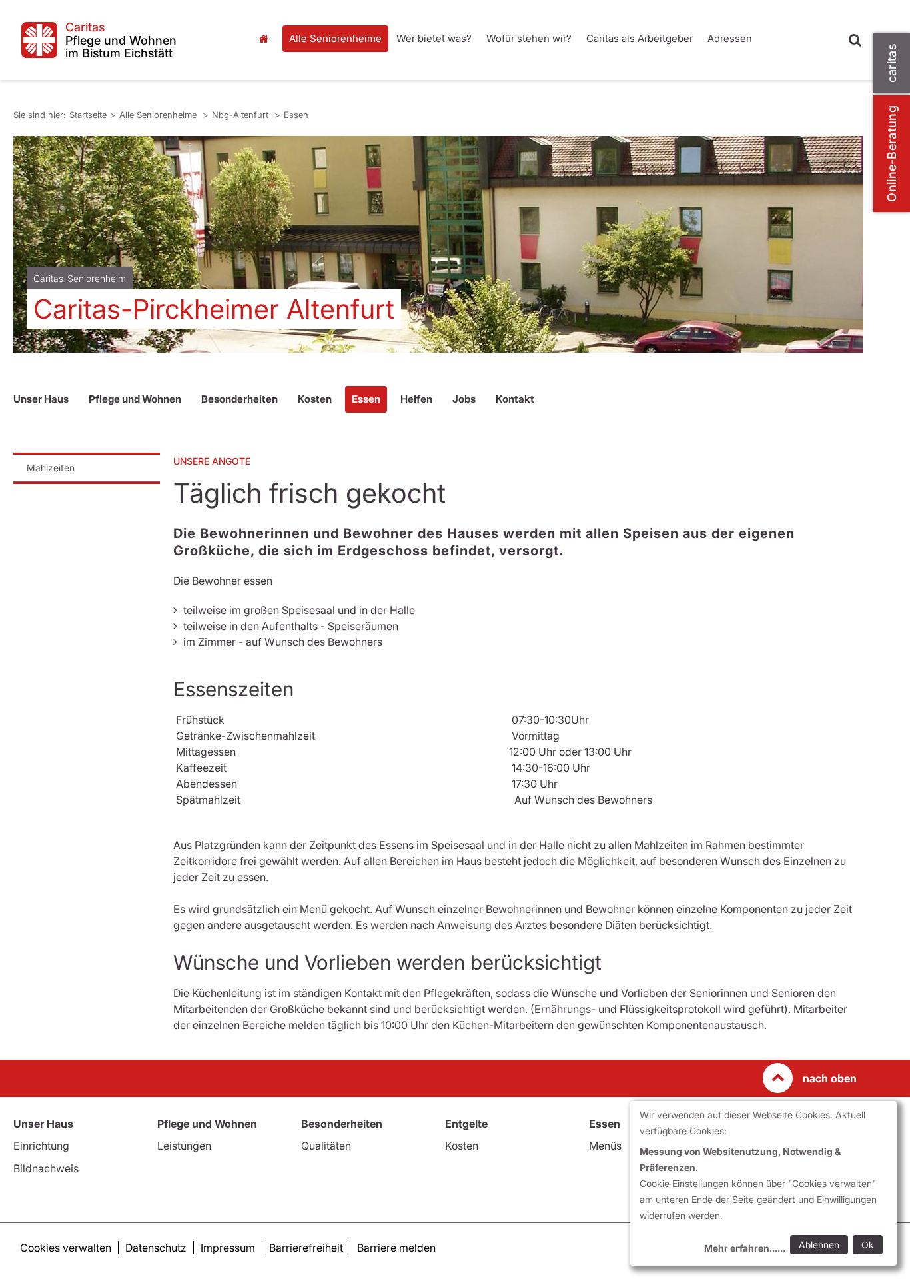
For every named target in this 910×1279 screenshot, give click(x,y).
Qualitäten (326, 1145)
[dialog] (763, 1183)
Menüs (605, 1145)
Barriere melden (396, 1247)
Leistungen (184, 1145)
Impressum (228, 1247)
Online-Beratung (892, 153)
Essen (296, 114)
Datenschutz (156, 1247)
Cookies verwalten (65, 1247)
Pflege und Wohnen (135, 399)
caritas (892, 63)
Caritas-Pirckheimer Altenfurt (213, 309)
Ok (867, 1244)
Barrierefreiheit (306, 1247)
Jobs (464, 399)
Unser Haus (41, 399)
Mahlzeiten (51, 467)
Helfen (416, 399)
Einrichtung (41, 1145)
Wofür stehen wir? (529, 38)
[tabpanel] (438, 244)
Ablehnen (819, 1244)
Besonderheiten (239, 399)
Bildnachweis (46, 1168)
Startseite (267, 38)
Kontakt (515, 399)
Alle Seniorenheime (335, 38)
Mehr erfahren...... (744, 1248)
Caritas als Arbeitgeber (639, 38)
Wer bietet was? (434, 38)
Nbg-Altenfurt (241, 114)
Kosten (315, 399)
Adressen (729, 38)
